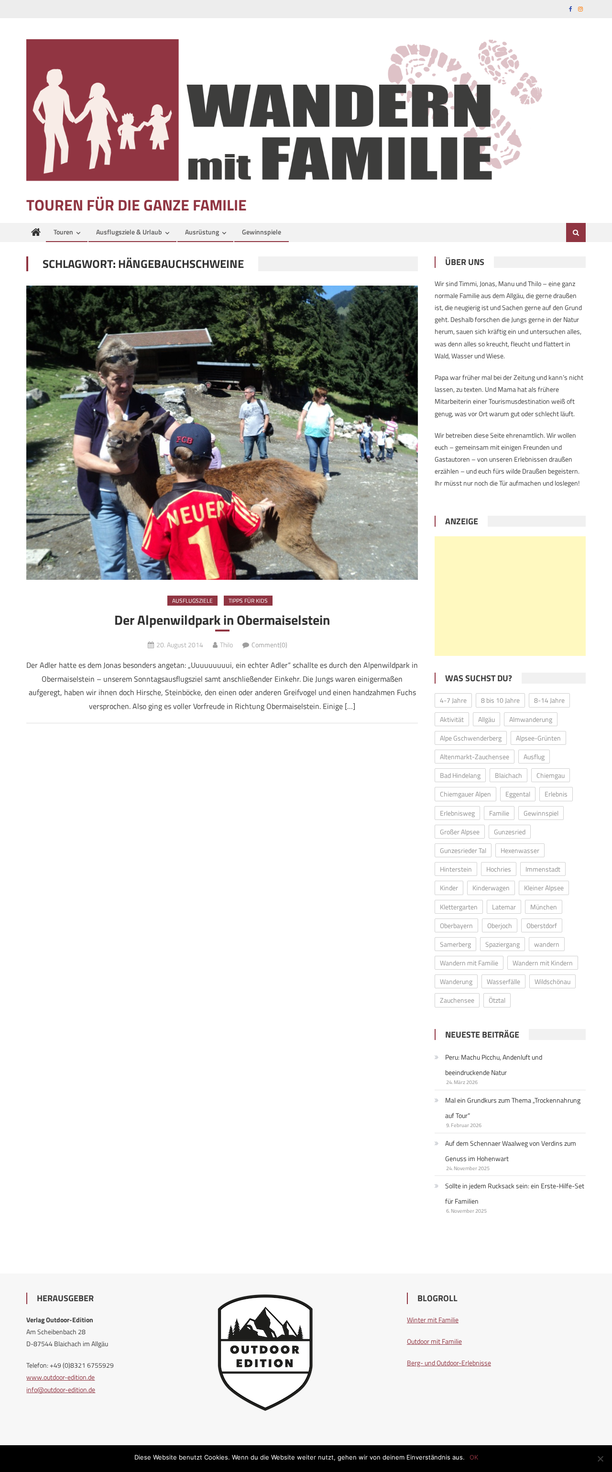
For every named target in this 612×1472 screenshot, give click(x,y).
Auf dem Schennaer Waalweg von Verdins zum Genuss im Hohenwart (510, 1150)
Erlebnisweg (457, 813)
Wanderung (456, 981)
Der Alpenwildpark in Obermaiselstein (222, 620)
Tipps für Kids (248, 600)
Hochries (498, 869)
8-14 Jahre (549, 700)
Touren (63, 232)
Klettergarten (459, 907)
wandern (546, 944)
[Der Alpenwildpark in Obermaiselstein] (222, 432)
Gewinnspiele (261, 232)
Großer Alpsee (460, 832)
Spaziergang (502, 944)
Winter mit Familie (433, 1320)
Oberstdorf (541, 925)
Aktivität (452, 719)
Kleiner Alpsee (544, 888)
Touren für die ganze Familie (136, 204)
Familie (499, 813)
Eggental (517, 794)
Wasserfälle (503, 981)
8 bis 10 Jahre (500, 700)
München (543, 907)
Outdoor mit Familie (434, 1341)
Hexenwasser (520, 850)
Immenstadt (542, 869)
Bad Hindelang (460, 775)
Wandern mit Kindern (543, 963)
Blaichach (508, 775)
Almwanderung (530, 719)
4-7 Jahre (453, 700)
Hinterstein (456, 869)
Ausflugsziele (192, 600)
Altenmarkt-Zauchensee (474, 757)
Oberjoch (499, 925)
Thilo (226, 645)
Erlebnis (556, 794)
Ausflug (534, 757)
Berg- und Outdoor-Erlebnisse (449, 1363)
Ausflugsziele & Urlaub (129, 232)
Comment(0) (269, 645)
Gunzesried (509, 832)
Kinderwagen (491, 888)
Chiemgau (550, 775)
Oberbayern (456, 925)
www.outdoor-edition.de (60, 1377)
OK (474, 1457)
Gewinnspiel (541, 813)
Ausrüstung (202, 232)
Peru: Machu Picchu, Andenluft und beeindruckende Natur (493, 1064)
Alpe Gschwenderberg (471, 738)
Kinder (449, 888)
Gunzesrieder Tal (463, 850)
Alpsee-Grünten (538, 738)
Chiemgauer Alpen (465, 794)
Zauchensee (457, 1000)
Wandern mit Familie (469, 963)
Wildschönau (552, 981)
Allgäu (486, 719)
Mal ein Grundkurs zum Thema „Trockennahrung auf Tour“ (512, 1107)
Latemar (504, 907)
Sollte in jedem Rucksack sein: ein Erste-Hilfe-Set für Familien (514, 1193)
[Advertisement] (510, 596)
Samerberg (455, 944)
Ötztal (497, 1000)
